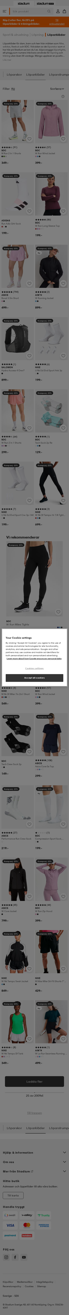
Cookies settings (34, 668)
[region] (34, 657)
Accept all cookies (34, 677)
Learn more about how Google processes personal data (34, 658)
